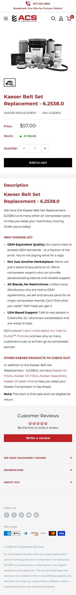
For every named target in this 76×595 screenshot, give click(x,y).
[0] (68, 18)
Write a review (38, 438)
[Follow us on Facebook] (6, 515)
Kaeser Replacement (20, 113)
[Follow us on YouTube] (29, 515)
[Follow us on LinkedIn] (36, 515)
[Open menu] (6, 18)
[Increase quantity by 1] (45, 148)
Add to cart (38, 162)
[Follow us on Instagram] (21, 515)
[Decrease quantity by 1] (24, 148)
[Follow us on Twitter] (14, 515)
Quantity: (11, 148)
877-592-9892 (41, 3)
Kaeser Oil (11, 381)
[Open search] (53, 18)
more (30, 381)
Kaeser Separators (53, 376)
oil (48, 267)
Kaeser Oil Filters (26, 376)
